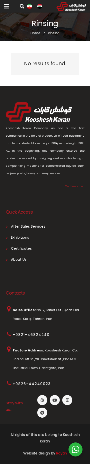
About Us (18, 259)
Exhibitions (20, 237)
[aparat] (42, 400)
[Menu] (6, 6)
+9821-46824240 (31, 334)
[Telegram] (42, 413)
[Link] (29, 6)
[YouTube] (55, 400)
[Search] (22, 6)
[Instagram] (67, 400)
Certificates (21, 248)
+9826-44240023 (32, 383)
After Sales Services (28, 226)
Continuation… (74, 186)
